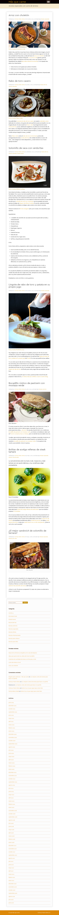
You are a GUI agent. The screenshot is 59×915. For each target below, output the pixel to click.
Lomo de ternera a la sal (15, 662)
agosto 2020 (12, 747)
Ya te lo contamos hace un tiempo (19, 434)
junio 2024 (11, 702)
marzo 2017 (11, 874)
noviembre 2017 (13, 848)
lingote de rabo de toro (15, 369)
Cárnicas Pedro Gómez (20, 19)
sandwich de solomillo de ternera (17, 585)
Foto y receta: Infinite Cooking (17, 189)
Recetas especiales (45, 19)
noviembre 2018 (13, 810)
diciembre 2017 (12, 845)
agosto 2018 (12, 820)
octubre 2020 (12, 740)
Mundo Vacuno (12, 619)
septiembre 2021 (13, 712)
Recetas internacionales (14, 457)
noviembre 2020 (13, 737)
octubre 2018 (12, 814)
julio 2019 (11, 788)
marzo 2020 (12, 763)
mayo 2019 (11, 794)
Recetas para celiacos (14, 638)
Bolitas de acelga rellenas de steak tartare (27, 450)
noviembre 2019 (13, 775)
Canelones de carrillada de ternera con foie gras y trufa (22, 659)
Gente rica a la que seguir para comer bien (32, 688)
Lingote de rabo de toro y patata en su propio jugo (29, 285)
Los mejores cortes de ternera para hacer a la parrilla (35, 681)
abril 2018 (11, 833)
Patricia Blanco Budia (14, 691)
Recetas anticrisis (42, 389)
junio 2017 (11, 864)
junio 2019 (11, 791)
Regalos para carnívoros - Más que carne (19, 677)
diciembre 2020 (13, 734)
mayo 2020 (11, 756)
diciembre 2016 (12, 883)
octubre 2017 (12, 852)
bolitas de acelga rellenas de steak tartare (28, 509)
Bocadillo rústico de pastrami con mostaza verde (27, 384)
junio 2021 (11, 715)
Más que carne (17, 2)
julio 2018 (11, 823)
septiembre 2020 (13, 744)
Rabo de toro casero (20, 81)
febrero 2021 (12, 728)
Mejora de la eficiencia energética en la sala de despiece (23, 653)
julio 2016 (11, 899)
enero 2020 (11, 769)
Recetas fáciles (20, 153)
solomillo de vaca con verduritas (24, 201)
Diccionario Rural (13, 616)
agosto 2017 (12, 858)
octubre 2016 (12, 890)
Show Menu (48, 2)
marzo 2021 (11, 724)
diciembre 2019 (12, 772)
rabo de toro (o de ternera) (30, 136)
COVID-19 (11, 613)
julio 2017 (11, 861)
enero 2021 (11, 731)
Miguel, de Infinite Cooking (26, 203)
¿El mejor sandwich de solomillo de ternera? (27, 531)
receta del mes (12, 126)
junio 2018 (11, 826)
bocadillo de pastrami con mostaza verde (19, 432)
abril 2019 (11, 798)
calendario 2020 (44, 121)
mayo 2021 (11, 718)
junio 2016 (11, 903)
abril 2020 (11, 759)
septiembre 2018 (13, 817)
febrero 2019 (12, 804)
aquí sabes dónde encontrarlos (30, 61)
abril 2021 (11, 721)
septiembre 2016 (13, 893)
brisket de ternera (36, 520)
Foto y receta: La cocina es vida (17, 49)
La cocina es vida (32, 57)
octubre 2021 (12, 709)
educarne (24, 430)
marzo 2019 (11, 801)
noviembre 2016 (13, 887)
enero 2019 (11, 807)
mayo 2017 (11, 868)
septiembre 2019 (13, 782)
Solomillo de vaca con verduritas (26, 148)
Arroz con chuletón (19, 15)
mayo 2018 (11, 829)
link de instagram (24, 208)
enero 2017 (11, 880)
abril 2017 (11, 871)
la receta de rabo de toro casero (25, 121)
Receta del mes (43, 84)
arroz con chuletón (39, 56)
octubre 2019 (12, 779)
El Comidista (16, 511)
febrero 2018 (12, 839)
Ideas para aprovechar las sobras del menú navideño (21, 656)
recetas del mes (25, 138)
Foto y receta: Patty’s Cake (16, 118)
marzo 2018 (11, 836)
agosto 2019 (12, 785)
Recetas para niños (13, 538)
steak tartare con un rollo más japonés (34, 522)
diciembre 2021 (12, 705)
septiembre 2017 (13, 855)
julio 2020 (11, 750)
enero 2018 (11, 842)
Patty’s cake (30, 125)
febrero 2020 (12, 766)
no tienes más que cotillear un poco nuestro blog (35, 376)
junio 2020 (11, 753)
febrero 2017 (12, 877)
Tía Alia (29, 358)
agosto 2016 (12, 896)
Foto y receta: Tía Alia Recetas (16, 349)
